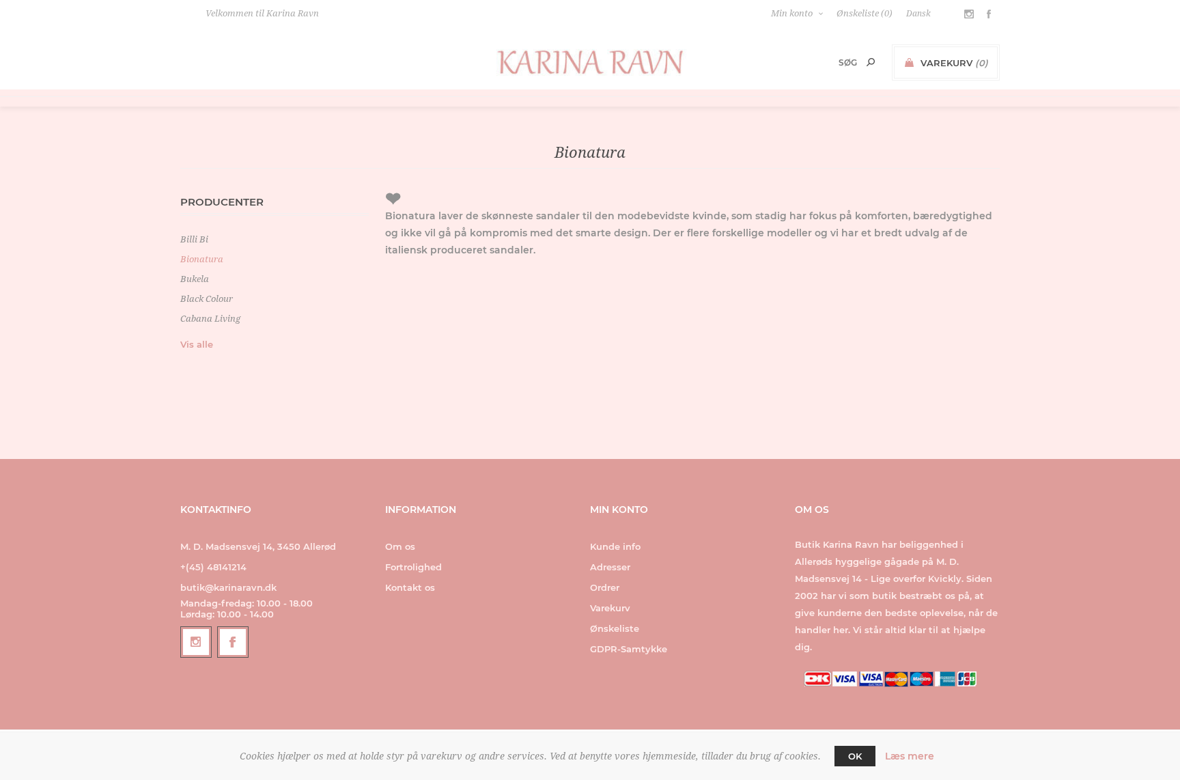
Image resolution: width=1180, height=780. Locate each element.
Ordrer (604, 587)
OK (855, 756)
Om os (400, 546)
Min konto (792, 13)
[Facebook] (233, 642)
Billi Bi (194, 239)
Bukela (194, 279)
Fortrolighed (413, 566)
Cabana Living (210, 319)
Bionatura (201, 259)
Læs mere (909, 756)
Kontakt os (410, 587)
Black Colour (206, 299)
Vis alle (196, 344)
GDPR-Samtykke (628, 648)
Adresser (610, 566)
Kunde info (615, 546)
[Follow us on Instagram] (196, 642)
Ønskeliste (614, 628)
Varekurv (610, 607)
